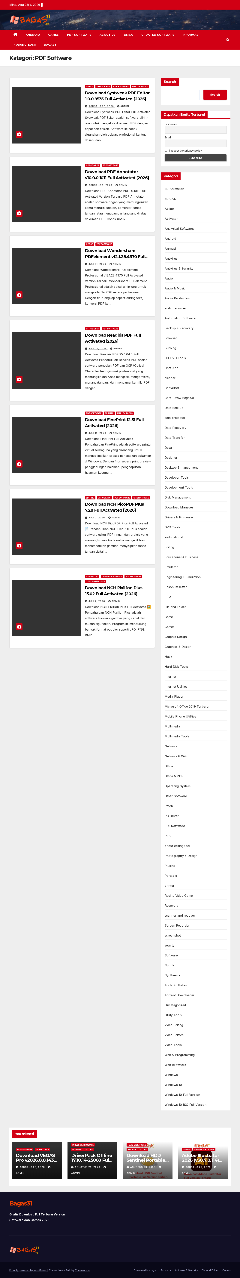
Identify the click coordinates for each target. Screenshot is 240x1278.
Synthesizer (173, 975)
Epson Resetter (176, 587)
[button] (227, 40)
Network (171, 746)
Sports (169, 965)
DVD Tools (172, 527)
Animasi (170, 248)
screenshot (173, 935)
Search (170, 82)
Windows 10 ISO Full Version (185, 1105)
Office (89, 86)
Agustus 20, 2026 (101, 106)
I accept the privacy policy (185, 150)
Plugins (170, 866)
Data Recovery (175, 428)
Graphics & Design (112, 577)
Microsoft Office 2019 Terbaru (187, 706)
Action (169, 209)
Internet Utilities (176, 686)
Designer (171, 457)
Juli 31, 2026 (97, 264)
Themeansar (82, 1270)
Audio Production (177, 298)
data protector (175, 418)
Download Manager (179, 507)
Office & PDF (103, 86)
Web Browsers (175, 1065)
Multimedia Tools (177, 736)
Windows (171, 1075)
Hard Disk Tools (176, 666)
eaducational (174, 537)
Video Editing (174, 1025)
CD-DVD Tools (175, 358)
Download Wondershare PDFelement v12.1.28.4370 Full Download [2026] (115, 256)
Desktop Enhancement (181, 467)
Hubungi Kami (25, 44)
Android (33, 34)
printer (109, 413)
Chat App (171, 368)
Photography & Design (181, 856)
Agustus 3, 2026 (100, 185)
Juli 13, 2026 (97, 433)
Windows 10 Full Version (182, 1095)
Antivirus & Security (179, 268)
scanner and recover (180, 915)
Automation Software (180, 318)
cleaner (170, 378)
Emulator (171, 567)
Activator (171, 219)
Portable (171, 876)
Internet (170, 676)
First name (171, 124)
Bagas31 (51, 44)
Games (53, 34)
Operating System (177, 786)
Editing (90, 498)
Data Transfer (175, 438)
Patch (169, 806)
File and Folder (175, 607)
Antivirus (171, 258)
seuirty (169, 945)
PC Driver (172, 816)
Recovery (172, 905)
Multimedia (172, 726)
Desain (169, 447)
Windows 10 (173, 1085)
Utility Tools (140, 86)
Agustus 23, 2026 (33, 1167)
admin (124, 106)
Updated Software (157, 34)
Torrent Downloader (180, 995)
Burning (170, 348)
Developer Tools (177, 477)
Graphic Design (176, 637)
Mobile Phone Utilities (180, 716)
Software (171, 955)
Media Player (174, 696)
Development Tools (179, 487)
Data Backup (174, 408)
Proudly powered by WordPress (28, 1270)
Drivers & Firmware (179, 517)
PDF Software (79, 34)
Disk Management (178, 497)
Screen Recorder (177, 925)
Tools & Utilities (95, 581)
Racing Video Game (179, 895)
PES (168, 836)
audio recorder (175, 308)
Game (169, 617)
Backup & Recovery (179, 328)
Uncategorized (175, 1005)
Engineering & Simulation (183, 577)
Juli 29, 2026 (97, 348)
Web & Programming (180, 1055)
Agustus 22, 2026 (198, 1167)
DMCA (128, 34)
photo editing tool (177, 846)
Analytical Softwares (180, 228)
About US (108, 34)
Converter (92, 577)
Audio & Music (175, 288)
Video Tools (173, 1045)
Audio (169, 278)
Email (168, 137)
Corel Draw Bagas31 (179, 398)
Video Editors (174, 1035)
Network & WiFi (176, 756)
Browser (171, 338)
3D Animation (174, 189)
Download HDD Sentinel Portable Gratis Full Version (146, 1160)
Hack (168, 657)
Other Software (176, 796)
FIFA (168, 597)
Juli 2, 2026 (97, 517)
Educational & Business (181, 557)
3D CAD (170, 199)
